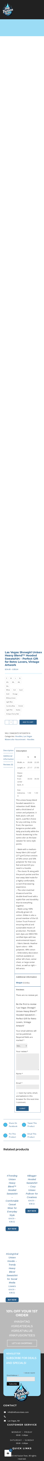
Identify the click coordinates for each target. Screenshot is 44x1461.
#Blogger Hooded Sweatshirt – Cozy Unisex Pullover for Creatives (32, 1186)
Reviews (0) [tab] (8, 764)
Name (19, 1073)
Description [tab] (8, 750)
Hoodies (19, 736)
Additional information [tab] (8, 757)
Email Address (13, 1375)
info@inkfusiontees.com (18, 1412)
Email (19, 1083)
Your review (22, 1051)
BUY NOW (12, 1229)
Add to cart (28, 722)
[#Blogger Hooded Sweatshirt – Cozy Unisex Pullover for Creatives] (32, 1156)
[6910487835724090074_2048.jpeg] (22, 346)
